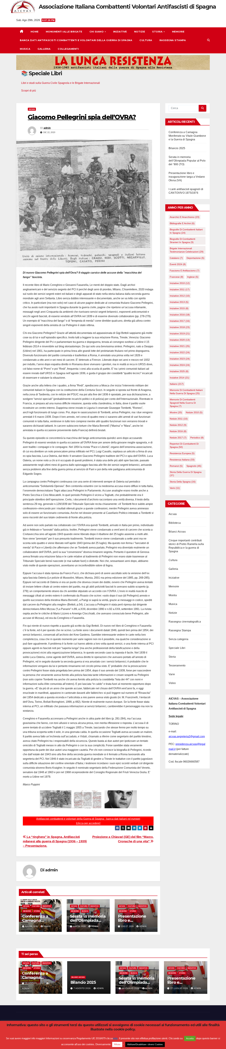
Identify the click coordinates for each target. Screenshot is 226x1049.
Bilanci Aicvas (177, 531)
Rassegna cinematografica (185, 621)
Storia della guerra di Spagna (186, 474)
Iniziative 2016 (180, 314)
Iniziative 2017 (180, 321)
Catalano (176, 258)
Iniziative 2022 (180, 352)
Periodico (197, 437)
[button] (208, 40)
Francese (176, 277)
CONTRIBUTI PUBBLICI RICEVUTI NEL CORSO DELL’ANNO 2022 (167, 1042)
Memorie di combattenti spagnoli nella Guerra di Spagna (183, 402)
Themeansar (80, 1036)
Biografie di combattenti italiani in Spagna (186, 231)
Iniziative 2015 (179, 308)
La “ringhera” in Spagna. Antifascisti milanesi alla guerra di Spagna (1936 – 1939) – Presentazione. (55, 841)
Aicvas (32, 109)
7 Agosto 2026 (82, 988)
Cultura (145, 40)
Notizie (139, 31)
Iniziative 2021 (180, 346)
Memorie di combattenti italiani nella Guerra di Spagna (186, 392)
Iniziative (120, 31)
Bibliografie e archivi (182, 223)
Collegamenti (68, 48)
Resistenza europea (182, 453)
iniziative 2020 (180, 340)
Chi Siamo (97, 31)
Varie (172, 674)
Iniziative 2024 (180, 365)
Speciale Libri (177, 648)
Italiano (177, 384)
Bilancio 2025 (177, 148)
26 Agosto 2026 (34, 983)
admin (47, 127)
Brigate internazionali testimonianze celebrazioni (186, 250)
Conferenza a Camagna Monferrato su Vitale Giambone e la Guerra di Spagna (187, 136)
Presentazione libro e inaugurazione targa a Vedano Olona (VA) (187, 177)
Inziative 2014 (179, 377)
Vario (175, 488)
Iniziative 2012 (180, 295)
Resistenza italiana (182, 459)
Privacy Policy (125, 1042)
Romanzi (176, 466)
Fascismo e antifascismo (184, 270)
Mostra (173, 595)
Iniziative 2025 (179, 371)
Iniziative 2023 (180, 358)
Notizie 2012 (178, 425)
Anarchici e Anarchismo (184, 217)
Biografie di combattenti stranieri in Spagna (182, 241)
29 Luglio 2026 (131, 988)
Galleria (44, 48)
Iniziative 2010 (180, 283)
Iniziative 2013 (179, 302)
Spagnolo (193, 466)
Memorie (178, 31)
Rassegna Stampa (172, 40)
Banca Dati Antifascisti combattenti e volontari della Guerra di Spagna (76, 40)
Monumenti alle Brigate (64, 31)
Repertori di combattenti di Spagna (184, 445)
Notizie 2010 (194, 412)
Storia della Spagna (183, 481)
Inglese (192, 277)
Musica (25, 48)
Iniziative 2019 (180, 333)
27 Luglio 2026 (179, 988)
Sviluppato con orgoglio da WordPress (34, 1036)
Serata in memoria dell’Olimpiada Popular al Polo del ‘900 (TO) (187, 161)
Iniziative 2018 (180, 327)
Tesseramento (177, 665)
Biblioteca (175, 522)
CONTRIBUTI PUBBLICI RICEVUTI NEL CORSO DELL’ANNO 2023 (151, 1036)
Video (172, 683)
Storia (157, 31)
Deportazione (195, 258)
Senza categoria (178, 639)
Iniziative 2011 (180, 289)
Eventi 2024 (178, 264)
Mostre (176, 412)
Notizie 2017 (178, 437)
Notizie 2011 (179, 418)
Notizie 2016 (178, 431)
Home (35, 31)
